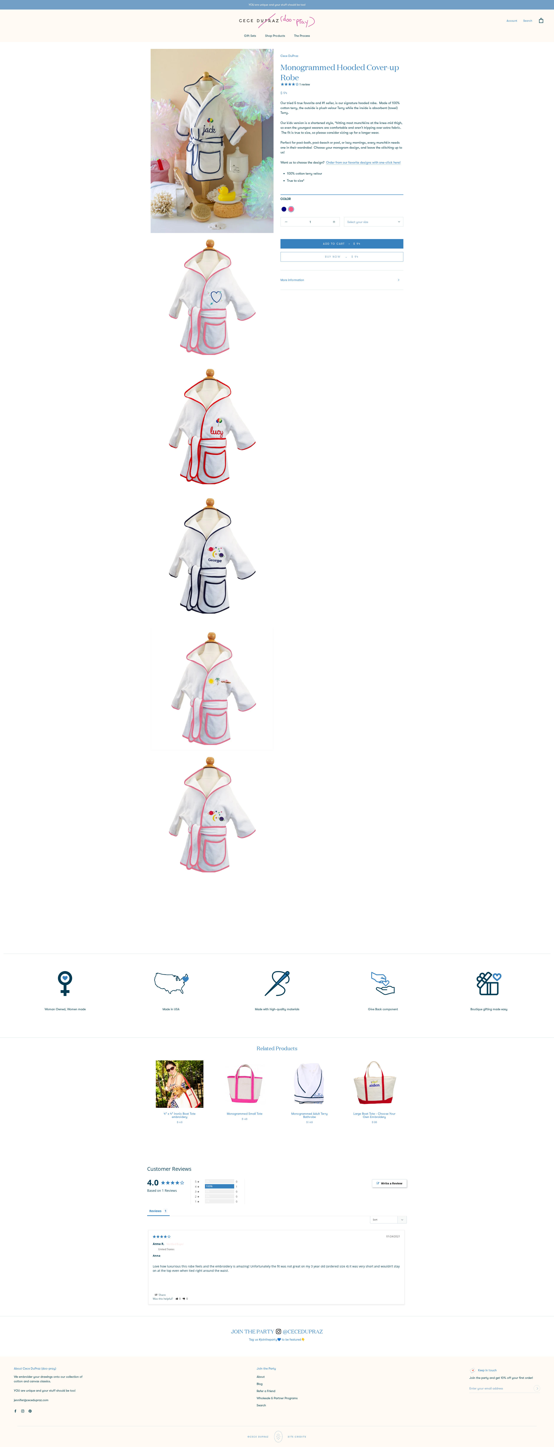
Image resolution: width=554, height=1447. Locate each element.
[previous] (13, 1098)
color (285, 199)
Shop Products (275, 35)
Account (512, 20)
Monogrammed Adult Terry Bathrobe (309, 1115)
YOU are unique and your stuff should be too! (277, 4)
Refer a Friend (266, 1391)
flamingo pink (291, 209)
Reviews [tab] (155, 1211)
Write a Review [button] (391, 1183)
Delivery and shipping (168, 907)
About (261, 1376)
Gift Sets (250, 35)
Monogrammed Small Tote (244, 1113)
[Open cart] (541, 20)
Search (527, 20)
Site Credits (297, 1437)
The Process (302, 35)
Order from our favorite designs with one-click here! (363, 162)
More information (292, 280)
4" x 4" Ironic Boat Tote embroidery (179, 1115)
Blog (260, 1384)
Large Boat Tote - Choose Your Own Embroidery (374, 1115)
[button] (178, 1299)
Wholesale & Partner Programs (277, 1398)
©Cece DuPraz (258, 1437)
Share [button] (162, 1295)
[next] (540, 1098)
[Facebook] (15, 1410)
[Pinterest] (30, 1410)
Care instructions (165, 926)
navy (284, 209)
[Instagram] (22, 1410)
